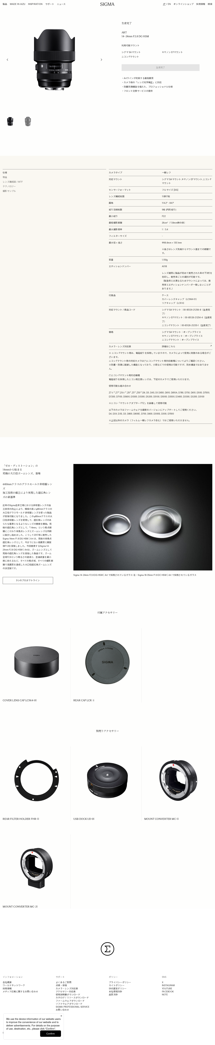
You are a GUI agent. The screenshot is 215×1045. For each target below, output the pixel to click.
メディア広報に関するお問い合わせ (20, 991)
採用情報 (200, 4)
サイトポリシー (116, 985)
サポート (49, 4)
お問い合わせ (62, 1010)
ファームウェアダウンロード (70, 1001)
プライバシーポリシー (120, 982)
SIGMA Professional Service (73, 1007)
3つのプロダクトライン (28, 580)
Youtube (167, 988)
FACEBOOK (168, 991)
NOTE (165, 994)
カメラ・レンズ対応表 (67, 988)
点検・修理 (61, 985)
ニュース (61, 4)
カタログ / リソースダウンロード (72, 997)
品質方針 (113, 994)
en (169, 4)
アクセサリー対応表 (66, 991)
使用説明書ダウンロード (68, 994)
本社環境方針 (115, 991)
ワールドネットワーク (14, 985)
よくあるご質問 (63, 982)
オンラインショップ (184, 4)
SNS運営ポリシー (117, 988)
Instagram (168, 985)
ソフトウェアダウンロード (69, 1004)
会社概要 (7, 982)
